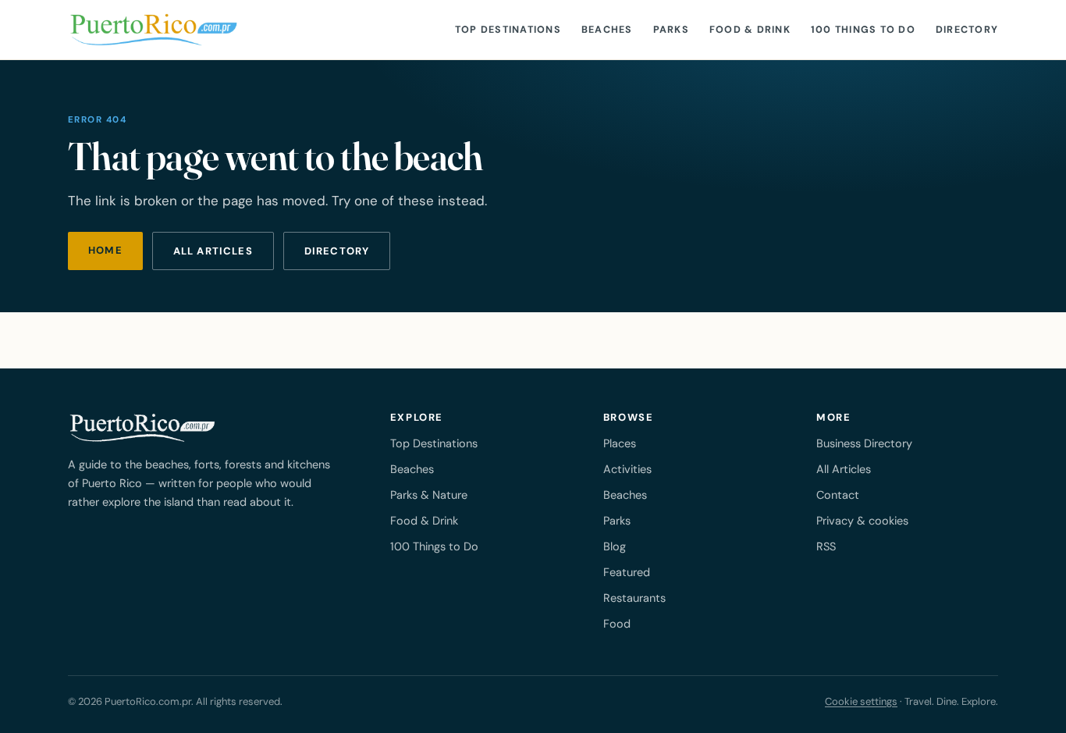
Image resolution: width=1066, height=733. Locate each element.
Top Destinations (508, 29)
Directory (967, 29)
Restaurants (634, 598)
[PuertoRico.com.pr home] (154, 30)
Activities (627, 469)
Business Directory (864, 443)
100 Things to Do (863, 29)
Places (619, 443)
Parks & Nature (428, 495)
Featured (626, 572)
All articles (213, 251)
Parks (671, 29)
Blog (614, 546)
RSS (826, 546)
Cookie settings (861, 701)
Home (105, 250)
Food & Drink (750, 29)
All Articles (843, 469)
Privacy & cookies (862, 521)
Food (617, 624)
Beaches (607, 29)
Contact (837, 495)
